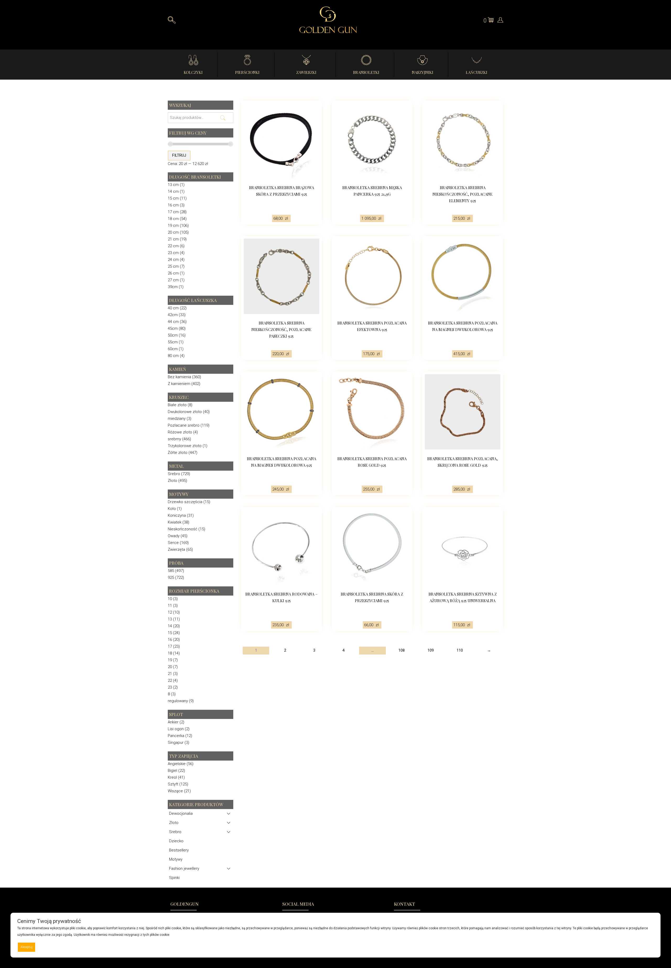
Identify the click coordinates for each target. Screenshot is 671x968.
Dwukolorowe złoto (185, 411)
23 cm (173, 252)
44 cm (173, 321)
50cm (173, 335)
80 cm (173, 355)
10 (170, 598)
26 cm (173, 273)
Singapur (175, 742)
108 (401, 650)
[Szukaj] (222, 114)
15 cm (173, 198)
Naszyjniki (422, 72)
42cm (173, 314)
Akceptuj (26, 947)
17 (170, 646)
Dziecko (176, 841)
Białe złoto (177, 405)
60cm (173, 348)
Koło (172, 508)
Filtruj (179, 155)
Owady (174, 536)
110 (460, 650)
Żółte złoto (177, 452)
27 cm (173, 280)
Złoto (172, 480)
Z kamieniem (179, 383)
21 (170, 673)
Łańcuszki (476, 72)
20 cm (173, 232)
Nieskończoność (182, 529)
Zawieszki (306, 72)
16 (170, 639)
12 (170, 612)
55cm (173, 342)
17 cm (173, 212)
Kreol (172, 777)
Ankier (173, 722)
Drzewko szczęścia (185, 501)
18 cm (173, 218)
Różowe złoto (180, 432)
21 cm (173, 239)
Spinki (174, 877)
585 (171, 570)
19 (170, 660)
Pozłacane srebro (183, 425)
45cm (173, 328)
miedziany (177, 418)
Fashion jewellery (184, 868)
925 (171, 577)
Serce (173, 542)
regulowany (178, 700)
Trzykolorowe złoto (185, 445)
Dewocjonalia (181, 813)
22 (170, 680)
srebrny (174, 439)
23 (170, 687)
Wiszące (175, 791)
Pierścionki (247, 72)
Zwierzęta (176, 549)
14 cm (173, 191)
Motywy (175, 859)
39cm (173, 286)
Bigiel (172, 770)
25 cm (173, 266)
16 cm (173, 205)
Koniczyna (177, 515)
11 (170, 605)
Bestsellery (179, 850)
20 (170, 666)
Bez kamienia (179, 377)
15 (170, 632)
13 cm (173, 184)
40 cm (173, 308)
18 (170, 653)
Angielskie (177, 763)
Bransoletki (366, 72)
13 (170, 619)
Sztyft (173, 784)
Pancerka (176, 735)
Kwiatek (174, 522)
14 (170, 626)
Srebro (174, 473)
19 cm (173, 225)
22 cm (173, 246)
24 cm (173, 259)
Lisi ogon (176, 729)
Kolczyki (193, 72)
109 (431, 650)
